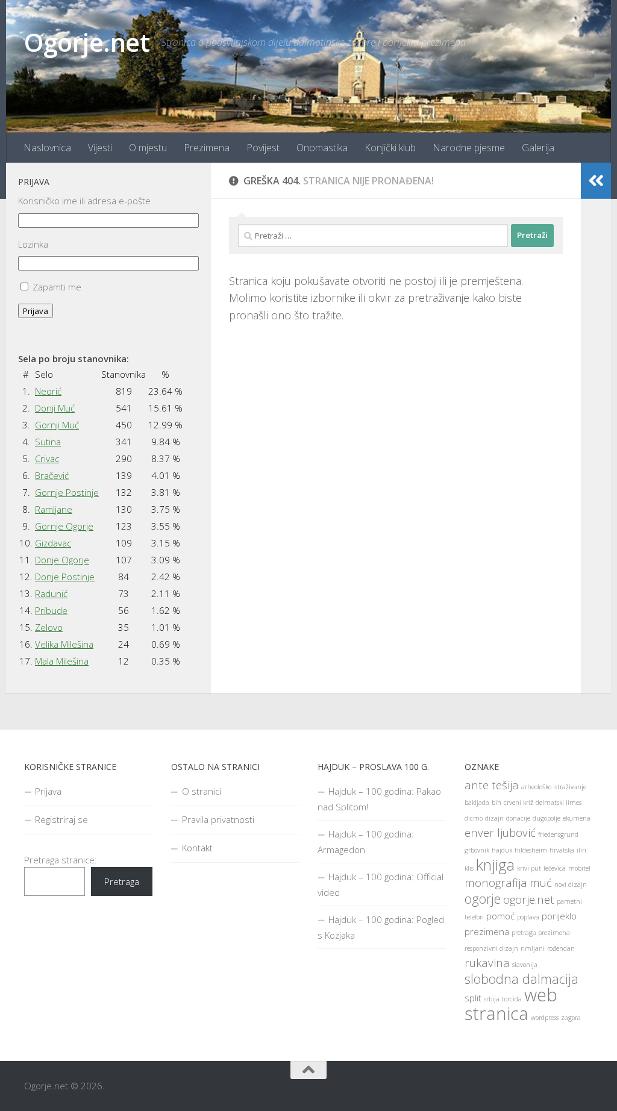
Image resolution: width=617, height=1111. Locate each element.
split (473, 997)
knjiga (495, 864)
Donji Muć (55, 408)
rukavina (487, 962)
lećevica (554, 868)
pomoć (500, 915)
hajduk (502, 850)
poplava (528, 917)
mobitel (579, 868)
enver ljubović (500, 832)
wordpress (545, 1017)
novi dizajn (570, 884)
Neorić (48, 391)
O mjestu (148, 147)
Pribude (51, 610)
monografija (496, 882)
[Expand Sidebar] (596, 181)
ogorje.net (528, 899)
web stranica (511, 1004)
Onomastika (322, 147)
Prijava (35, 310)
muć (541, 882)
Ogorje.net (86, 42)
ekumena (576, 818)
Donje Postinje (65, 577)
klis (469, 868)
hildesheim (531, 850)
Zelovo (49, 627)
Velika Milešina (64, 644)
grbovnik (477, 850)
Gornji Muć (57, 425)
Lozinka (33, 244)
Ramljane (53, 509)
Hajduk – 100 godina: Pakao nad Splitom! (379, 799)
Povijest (263, 147)
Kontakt (197, 848)
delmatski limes (558, 802)
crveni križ (518, 802)
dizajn (494, 818)
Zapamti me (57, 287)
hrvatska (562, 850)
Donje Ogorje (62, 560)
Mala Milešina (62, 661)
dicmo (474, 818)
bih (496, 802)
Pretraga (121, 881)
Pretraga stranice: (60, 860)
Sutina (48, 442)
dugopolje (546, 818)
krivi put (529, 868)
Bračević (52, 475)
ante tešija (492, 784)
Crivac (47, 458)
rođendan (561, 948)
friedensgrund (558, 834)
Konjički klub (390, 147)
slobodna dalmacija (521, 978)
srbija (492, 999)
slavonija (524, 964)
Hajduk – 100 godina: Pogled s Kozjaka (381, 927)
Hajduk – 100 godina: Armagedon (366, 842)
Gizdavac (53, 543)
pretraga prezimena (541, 932)
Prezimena (207, 147)
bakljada (477, 802)
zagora (571, 1017)
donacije (518, 818)
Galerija (538, 147)
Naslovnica (47, 147)
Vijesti (100, 147)
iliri (581, 850)
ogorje (483, 898)
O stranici (201, 791)
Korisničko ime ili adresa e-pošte (84, 201)
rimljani (533, 948)
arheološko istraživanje (553, 787)
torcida (512, 999)
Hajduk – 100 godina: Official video (380, 884)
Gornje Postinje (67, 492)
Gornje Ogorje (64, 526)
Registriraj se (61, 819)
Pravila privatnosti (218, 819)
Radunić (51, 593)
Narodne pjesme (469, 147)
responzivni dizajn (491, 948)
